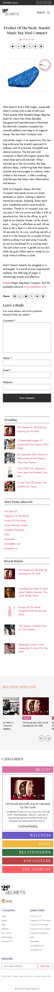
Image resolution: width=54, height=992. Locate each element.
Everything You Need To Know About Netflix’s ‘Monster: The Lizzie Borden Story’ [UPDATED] (33, 592)
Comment (9, 320)
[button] (12, 46)
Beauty (27, 718)
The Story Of (10, 511)
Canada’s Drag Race (14, 530)
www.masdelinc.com (35, 287)
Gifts (6, 534)
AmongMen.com (12, 543)
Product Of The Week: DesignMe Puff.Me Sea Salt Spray (32, 611)
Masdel (7, 283)
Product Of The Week (15, 520)
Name (7, 358)
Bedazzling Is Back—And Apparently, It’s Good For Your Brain (33, 648)
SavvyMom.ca (11, 548)
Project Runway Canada (16, 525)
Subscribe (45, 966)
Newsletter (9, 539)
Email (7, 370)
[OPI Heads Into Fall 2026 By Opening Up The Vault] (35, 706)
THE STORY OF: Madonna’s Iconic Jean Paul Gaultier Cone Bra (32, 472)
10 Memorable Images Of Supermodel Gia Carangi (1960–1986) (33, 444)
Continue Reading (27, 826)
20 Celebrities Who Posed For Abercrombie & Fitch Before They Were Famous (32, 458)
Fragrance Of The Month (16, 516)
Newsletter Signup (10, 2)
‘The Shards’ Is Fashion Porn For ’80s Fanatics (33, 627)
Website (7, 382)
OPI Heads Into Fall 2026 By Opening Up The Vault (33, 571)
